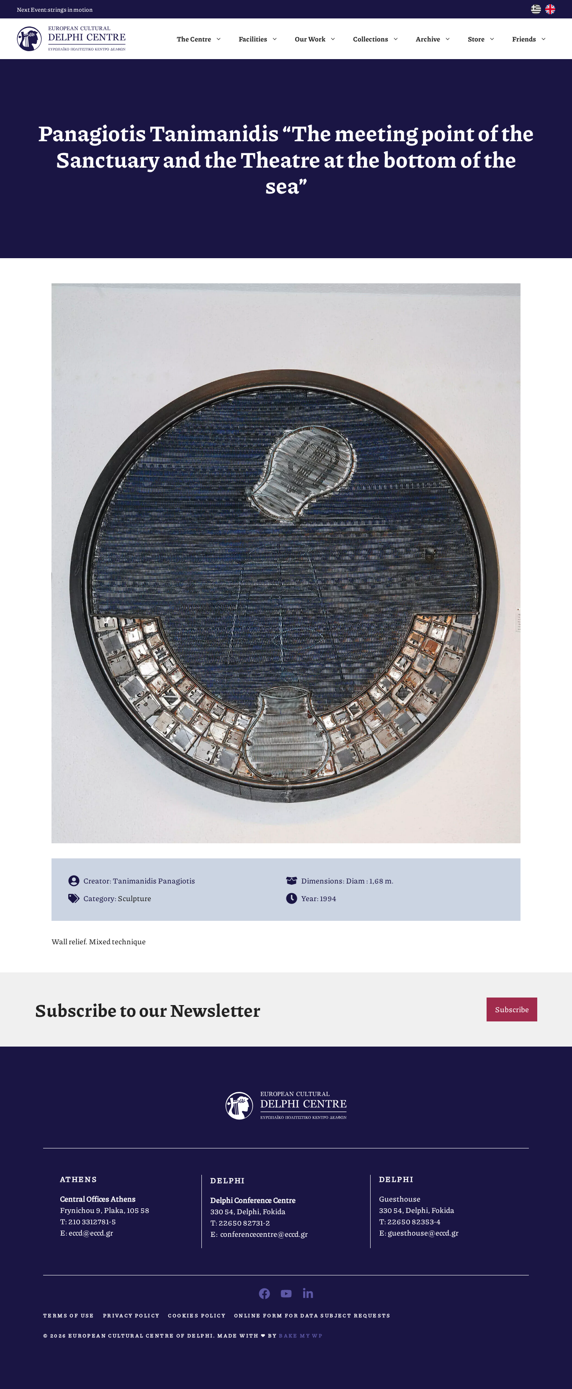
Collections (370, 39)
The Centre (194, 39)
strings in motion (70, 9)
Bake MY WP (301, 1335)
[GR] (536, 11)
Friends (524, 39)
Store (476, 39)
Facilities (253, 39)
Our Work (310, 39)
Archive (428, 39)
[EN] (550, 11)
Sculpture (134, 898)
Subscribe (512, 1009)
